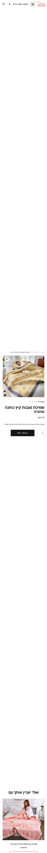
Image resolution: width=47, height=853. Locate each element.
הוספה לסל (22, 433)
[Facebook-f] (9, 4)
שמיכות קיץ (33, 352)
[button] (33, 4)
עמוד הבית (41, 352)
